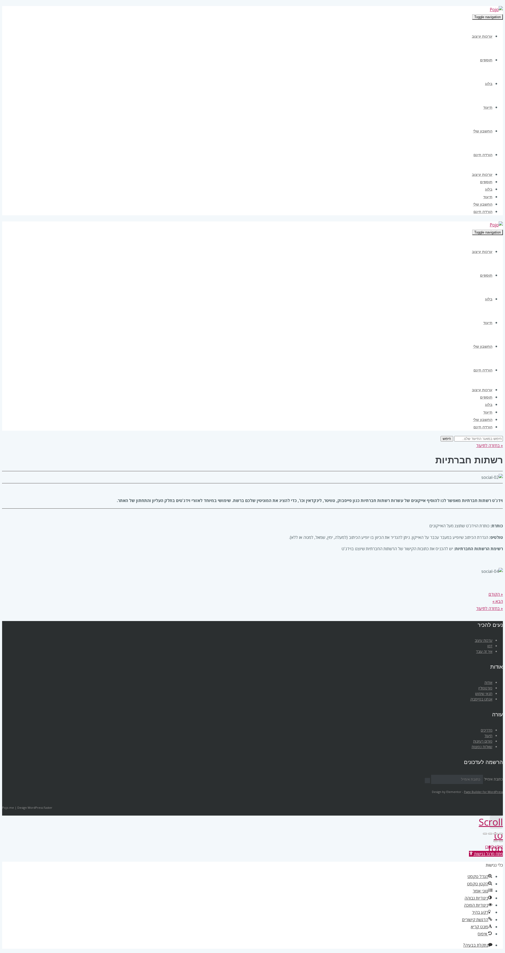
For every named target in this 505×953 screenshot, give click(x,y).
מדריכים (486, 730)
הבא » (497, 601)
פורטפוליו (485, 688)
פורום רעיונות (482, 741)
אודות (488, 682)
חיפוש (447, 439)
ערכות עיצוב (483, 640)
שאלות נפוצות (482, 746)
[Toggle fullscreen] (490, 834)
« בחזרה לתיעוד (489, 445)
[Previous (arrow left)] (501, 841)
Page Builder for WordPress (483, 792)
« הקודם (495, 594)
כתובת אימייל (493, 779)
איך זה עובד (484, 651)
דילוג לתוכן (494, 847)
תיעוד (488, 735)
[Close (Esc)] (501, 834)
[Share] (495, 834)
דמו (489, 645)
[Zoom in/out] (485, 834)
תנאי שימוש (483, 693)
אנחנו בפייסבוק (481, 699)
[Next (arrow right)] (495, 841)
